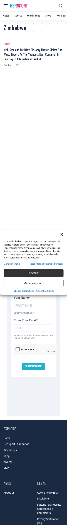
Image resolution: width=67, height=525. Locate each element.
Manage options (34, 283)
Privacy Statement (45, 290)
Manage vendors (12, 263)
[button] (61, 234)
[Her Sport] (19, 6)
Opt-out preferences (24, 290)
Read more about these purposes (46, 263)
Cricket (7, 44)
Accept (34, 273)
